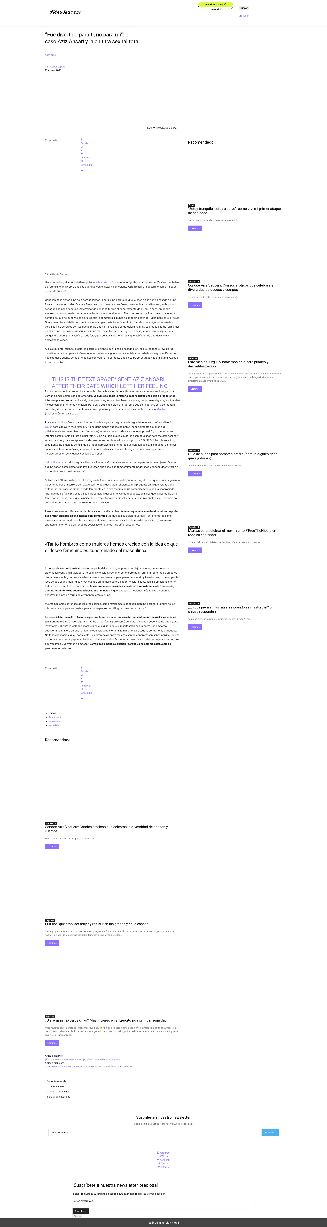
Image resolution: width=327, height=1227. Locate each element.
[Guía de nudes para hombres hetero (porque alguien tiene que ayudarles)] (235, 423)
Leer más (52, 846)
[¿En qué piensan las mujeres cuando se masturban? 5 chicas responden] (235, 576)
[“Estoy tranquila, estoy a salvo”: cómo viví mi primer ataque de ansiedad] (235, 178)
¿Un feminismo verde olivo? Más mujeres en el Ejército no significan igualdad (106, 1020)
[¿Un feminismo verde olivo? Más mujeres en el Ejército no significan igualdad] (112, 979)
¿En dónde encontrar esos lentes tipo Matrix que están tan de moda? (83, 1059)
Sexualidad (51, 823)
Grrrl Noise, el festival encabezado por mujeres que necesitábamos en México (88, 1066)
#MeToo (161, 409)
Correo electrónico (83, 1200)
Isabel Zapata (57, 66)
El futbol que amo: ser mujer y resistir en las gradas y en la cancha (96, 924)
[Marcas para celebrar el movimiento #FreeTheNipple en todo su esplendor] (235, 499)
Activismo (50, 54)
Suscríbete (270, 1132)
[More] (130, 170)
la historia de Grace (107, 282)
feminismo (54, 721)
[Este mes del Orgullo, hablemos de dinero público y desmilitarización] (235, 331)
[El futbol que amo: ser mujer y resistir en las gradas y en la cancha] (112, 883)
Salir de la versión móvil (163, 1222)
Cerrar (77, 1216)
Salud (191, 205)
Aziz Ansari (55, 717)
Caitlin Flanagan (54, 462)
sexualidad (55, 725)
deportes (50, 920)
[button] (244, 15)
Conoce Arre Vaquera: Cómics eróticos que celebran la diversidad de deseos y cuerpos (231, 287)
